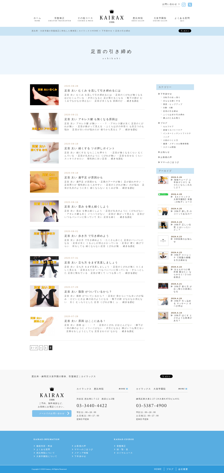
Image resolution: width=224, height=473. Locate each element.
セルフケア (168, 126)
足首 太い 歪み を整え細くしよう (86, 206)
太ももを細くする (171, 101)
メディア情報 (81, 453)
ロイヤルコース (125, 453)
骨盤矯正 (121, 446)
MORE (122, 389)
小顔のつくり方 (170, 140)
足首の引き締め (170, 111)
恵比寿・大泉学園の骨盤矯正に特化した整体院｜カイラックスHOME (65, 31)
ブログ (164, 123)
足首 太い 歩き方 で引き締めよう (86, 235)
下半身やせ (107, 31)
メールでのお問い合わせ (51, 413)
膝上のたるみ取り (171, 118)
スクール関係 (169, 147)
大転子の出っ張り (171, 97)
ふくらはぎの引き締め (174, 115)
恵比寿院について (45, 453)
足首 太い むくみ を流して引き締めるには (92, 90)
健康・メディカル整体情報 (176, 144)
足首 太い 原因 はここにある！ (85, 320)
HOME (158, 469)
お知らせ (165, 152)
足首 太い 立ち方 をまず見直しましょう (91, 262)
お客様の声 (166, 157)
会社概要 (183, 469)
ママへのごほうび (170, 162)
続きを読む (133, 101)
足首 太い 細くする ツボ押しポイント (89, 148)
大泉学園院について (46, 456)
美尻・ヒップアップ (173, 104)
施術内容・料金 (44, 446)
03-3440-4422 (92, 405)
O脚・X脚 (168, 108)
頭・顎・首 (122, 449)
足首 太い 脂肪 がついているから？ (88, 291)
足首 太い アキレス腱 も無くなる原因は (91, 119)
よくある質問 (43, 449)
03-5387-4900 (151, 405)
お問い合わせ (169, 4)
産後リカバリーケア (173, 130)
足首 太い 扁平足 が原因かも (83, 177)
